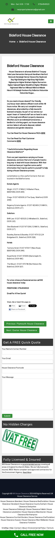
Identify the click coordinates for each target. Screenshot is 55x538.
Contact (17, 528)
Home (12, 41)
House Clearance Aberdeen (12, 501)
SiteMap (5, 528)
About (24, 528)
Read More (27, 472)
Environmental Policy (36, 528)
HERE (43, 133)
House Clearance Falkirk (36, 509)
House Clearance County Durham (33, 504)
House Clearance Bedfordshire (36, 501)
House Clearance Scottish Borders (14, 517)
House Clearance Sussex (11, 520)
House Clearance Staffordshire (41, 517)
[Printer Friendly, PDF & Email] (14, 299)
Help (11, 528)
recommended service (31, 464)
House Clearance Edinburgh (14, 509)
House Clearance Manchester (34, 512)
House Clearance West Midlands (35, 520)
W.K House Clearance (20, 494)
